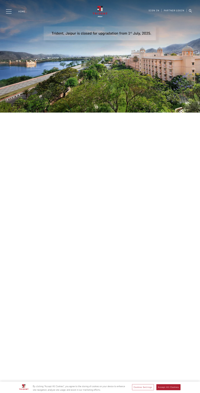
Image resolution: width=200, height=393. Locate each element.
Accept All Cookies (168, 387)
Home (21, 11)
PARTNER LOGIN (174, 10)
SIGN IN (154, 10)
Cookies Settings (143, 387)
